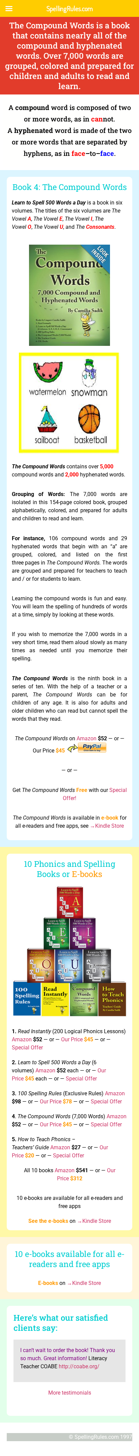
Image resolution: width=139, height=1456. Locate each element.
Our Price (72, 1039)
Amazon (86, 738)
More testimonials (69, 1393)
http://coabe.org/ (79, 1366)
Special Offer (27, 1047)
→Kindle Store (107, 826)
